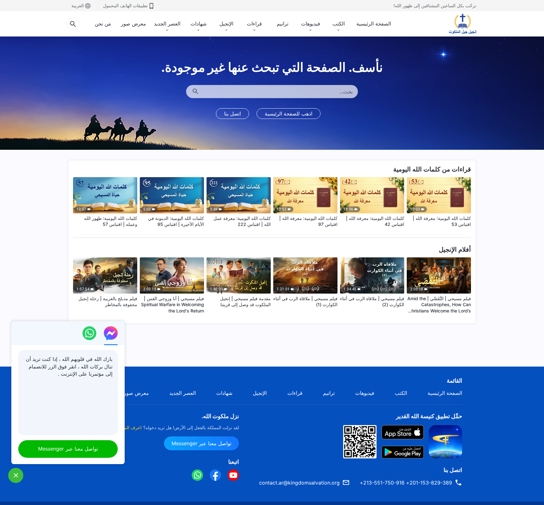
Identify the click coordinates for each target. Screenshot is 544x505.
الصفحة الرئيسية (373, 23)
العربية (77, 5)
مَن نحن (103, 23)
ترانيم (282, 23)
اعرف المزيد (130, 427)
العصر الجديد (167, 23)
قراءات (254, 23)
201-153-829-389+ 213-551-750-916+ (406, 483)
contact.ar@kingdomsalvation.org (299, 483)
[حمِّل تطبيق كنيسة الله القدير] (445, 441)
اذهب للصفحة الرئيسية (288, 113)
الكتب (338, 23)
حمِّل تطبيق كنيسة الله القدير (429, 416)
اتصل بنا (232, 113)
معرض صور (133, 23)
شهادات (198, 23)
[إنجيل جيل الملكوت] (458, 23)
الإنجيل (226, 23)
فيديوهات (310, 23)
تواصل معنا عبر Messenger (201, 443)
